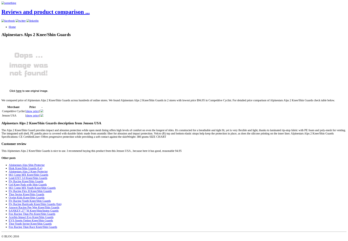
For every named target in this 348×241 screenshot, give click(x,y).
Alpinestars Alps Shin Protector (27, 165)
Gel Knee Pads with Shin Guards (28, 184)
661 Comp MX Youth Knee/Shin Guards (32, 187)
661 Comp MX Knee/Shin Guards (28, 174)
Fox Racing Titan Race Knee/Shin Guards (33, 226)
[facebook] (8, 20)
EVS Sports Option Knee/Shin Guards (31, 220)
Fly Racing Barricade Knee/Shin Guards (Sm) (35, 204)
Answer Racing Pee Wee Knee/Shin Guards (34, 207)
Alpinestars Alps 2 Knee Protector (28, 171)
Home (12, 26)
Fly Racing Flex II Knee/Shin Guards (30, 191)
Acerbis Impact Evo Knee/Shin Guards (31, 217)
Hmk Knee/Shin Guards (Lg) (25, 168)
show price (32, 111)
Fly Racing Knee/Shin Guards (26, 181)
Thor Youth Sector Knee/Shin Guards (30, 223)
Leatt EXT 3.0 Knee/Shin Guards (28, 178)
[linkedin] (32, 20)
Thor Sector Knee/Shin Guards (26, 194)
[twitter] (21, 20)
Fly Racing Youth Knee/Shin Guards (30, 200)
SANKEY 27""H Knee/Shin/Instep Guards (34, 210)
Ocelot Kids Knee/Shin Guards (26, 197)
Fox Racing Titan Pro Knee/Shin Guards (32, 213)
